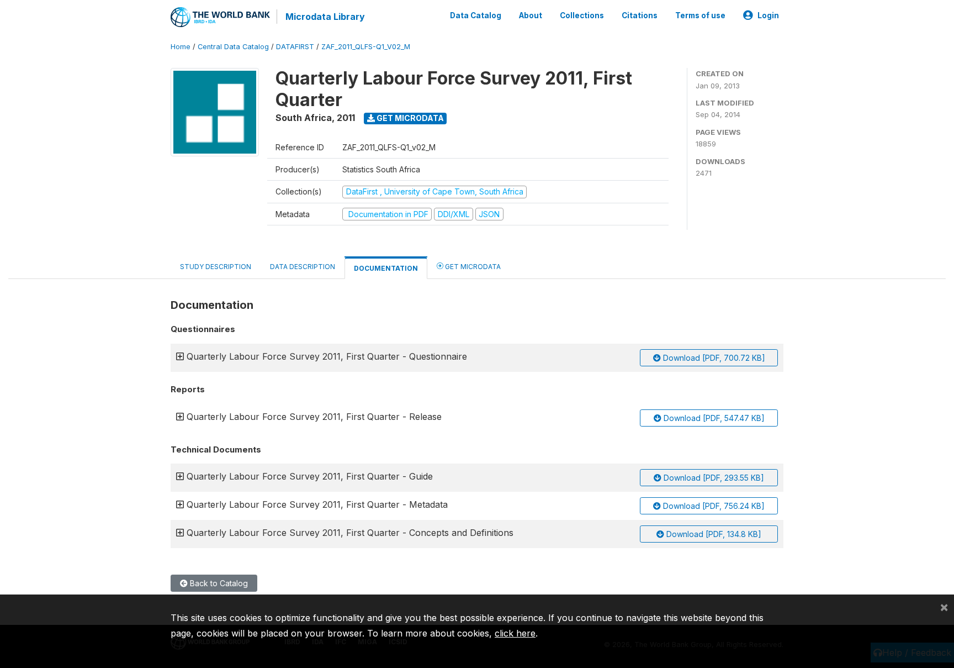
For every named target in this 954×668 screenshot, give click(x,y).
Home (180, 47)
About (530, 15)
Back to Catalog (218, 583)
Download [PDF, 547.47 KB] (713, 418)
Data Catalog (475, 15)
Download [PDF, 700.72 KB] (713, 357)
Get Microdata (409, 118)
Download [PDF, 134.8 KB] (712, 534)
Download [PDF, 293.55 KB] (712, 477)
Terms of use (700, 15)
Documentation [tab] (386, 268)
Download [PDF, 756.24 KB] (713, 506)
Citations (640, 15)
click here (515, 633)
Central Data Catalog (233, 47)
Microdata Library (325, 16)
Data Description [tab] (302, 266)
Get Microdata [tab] (472, 266)
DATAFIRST (295, 47)
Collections (582, 15)
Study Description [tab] (215, 266)
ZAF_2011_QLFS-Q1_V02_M (365, 47)
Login (768, 15)
